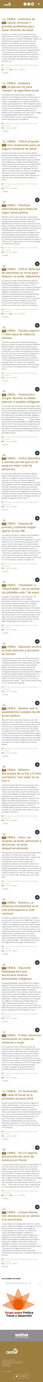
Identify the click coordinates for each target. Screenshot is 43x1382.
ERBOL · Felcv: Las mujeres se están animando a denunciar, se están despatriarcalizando (21, 842)
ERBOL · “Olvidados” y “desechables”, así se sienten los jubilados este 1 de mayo (21, 588)
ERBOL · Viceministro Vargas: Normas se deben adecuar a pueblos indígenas (21, 398)
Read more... (6, 73)
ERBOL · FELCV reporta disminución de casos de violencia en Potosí (19, 1156)
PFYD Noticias (6, 67)
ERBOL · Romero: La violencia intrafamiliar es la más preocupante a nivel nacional (20, 908)
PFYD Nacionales (32, 65)
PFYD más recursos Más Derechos (15, 65)
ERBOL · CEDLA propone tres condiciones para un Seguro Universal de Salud (21, 145)
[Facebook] (25, 4)
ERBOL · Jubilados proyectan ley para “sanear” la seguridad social (20, 86)
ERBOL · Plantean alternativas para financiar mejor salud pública (20, 208)
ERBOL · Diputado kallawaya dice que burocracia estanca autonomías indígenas (16, 973)
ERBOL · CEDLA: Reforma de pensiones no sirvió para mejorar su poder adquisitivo (21, 272)
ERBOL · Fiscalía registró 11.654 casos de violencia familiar (20, 334)
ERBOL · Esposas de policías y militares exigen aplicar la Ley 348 (19, 527)
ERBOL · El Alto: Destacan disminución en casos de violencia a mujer (21, 1038)
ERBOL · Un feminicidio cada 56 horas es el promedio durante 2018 (19, 1094)
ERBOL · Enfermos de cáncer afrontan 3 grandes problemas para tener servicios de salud (18, 24)
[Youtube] (32, 4)
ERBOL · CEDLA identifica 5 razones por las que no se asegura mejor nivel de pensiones (21, 463)
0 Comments (16, 70)
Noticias (6, 70)
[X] (28, 4)
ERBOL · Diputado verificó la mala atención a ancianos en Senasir (21, 650)
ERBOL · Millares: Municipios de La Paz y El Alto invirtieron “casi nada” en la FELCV (21, 775)
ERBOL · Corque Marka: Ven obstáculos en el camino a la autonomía (21, 1215)
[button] (38, 4)
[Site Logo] (7, 4)
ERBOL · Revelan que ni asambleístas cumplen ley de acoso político (21, 711)
